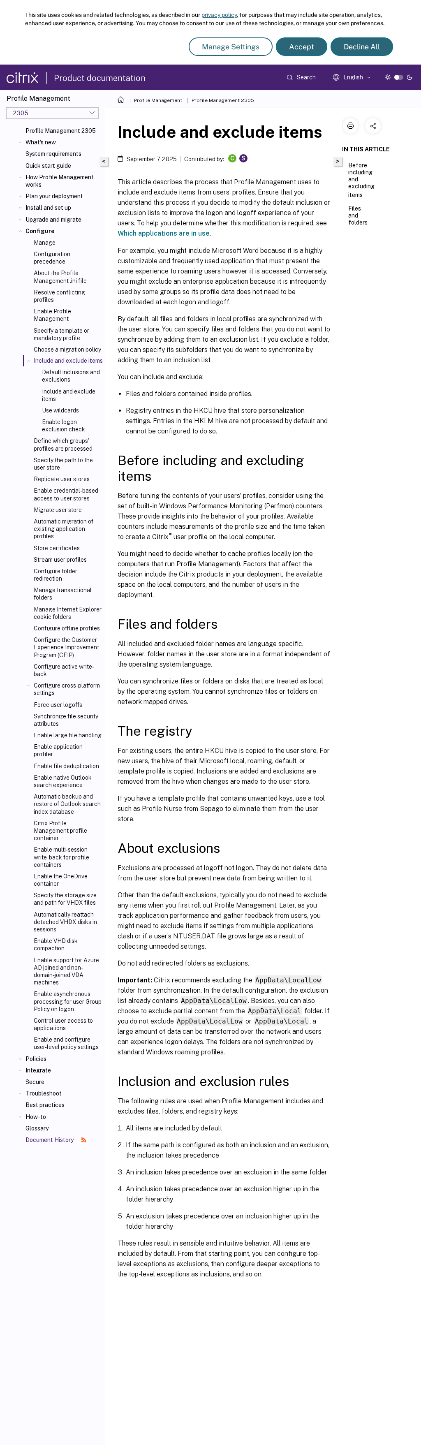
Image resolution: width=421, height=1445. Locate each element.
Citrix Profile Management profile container (60, 830)
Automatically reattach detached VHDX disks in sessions (65, 922)
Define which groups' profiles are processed (63, 445)
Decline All (362, 46)
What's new (40, 142)
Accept (301, 46)
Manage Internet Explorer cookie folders (68, 613)
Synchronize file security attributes (66, 720)
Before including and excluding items (361, 180)
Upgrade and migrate (53, 219)
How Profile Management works (59, 181)
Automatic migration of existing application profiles (63, 529)
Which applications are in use (164, 233)
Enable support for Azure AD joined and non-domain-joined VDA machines (66, 971)
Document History (50, 1140)
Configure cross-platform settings (67, 689)
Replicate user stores (62, 479)
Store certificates (57, 548)
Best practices (45, 1105)
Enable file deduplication (66, 766)
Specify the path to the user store (63, 464)
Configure (39, 231)
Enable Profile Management (52, 315)
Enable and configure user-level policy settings (66, 1043)
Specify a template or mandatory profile (61, 334)
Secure (34, 1082)
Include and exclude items (68, 395)
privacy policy (219, 15)
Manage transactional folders (63, 594)
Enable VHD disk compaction (56, 945)
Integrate (38, 1070)
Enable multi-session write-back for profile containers (61, 857)
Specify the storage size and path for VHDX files (65, 899)
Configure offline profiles (67, 628)
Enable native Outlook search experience (63, 781)
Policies (35, 1059)
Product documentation (100, 78)
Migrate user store (58, 510)
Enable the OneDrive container (61, 880)
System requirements (53, 154)
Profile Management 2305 (60, 130)
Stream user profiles (60, 559)
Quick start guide (48, 165)
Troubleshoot (43, 1093)
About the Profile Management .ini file (60, 277)
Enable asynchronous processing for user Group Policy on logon (68, 1001)
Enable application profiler (58, 750)
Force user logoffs (58, 705)
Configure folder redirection (55, 575)
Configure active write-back (64, 670)
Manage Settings (230, 46)
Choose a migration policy (67, 349)
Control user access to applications (63, 1024)
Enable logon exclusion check (63, 426)
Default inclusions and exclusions (71, 376)
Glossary (37, 1128)
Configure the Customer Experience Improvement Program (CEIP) (66, 647)
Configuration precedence (52, 258)
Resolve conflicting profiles (59, 296)
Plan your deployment (54, 196)
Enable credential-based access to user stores (66, 494)
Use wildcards (60, 410)
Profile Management (158, 100)
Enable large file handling (68, 735)
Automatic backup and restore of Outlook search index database (67, 804)
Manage (45, 242)
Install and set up (48, 207)
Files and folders (358, 215)
